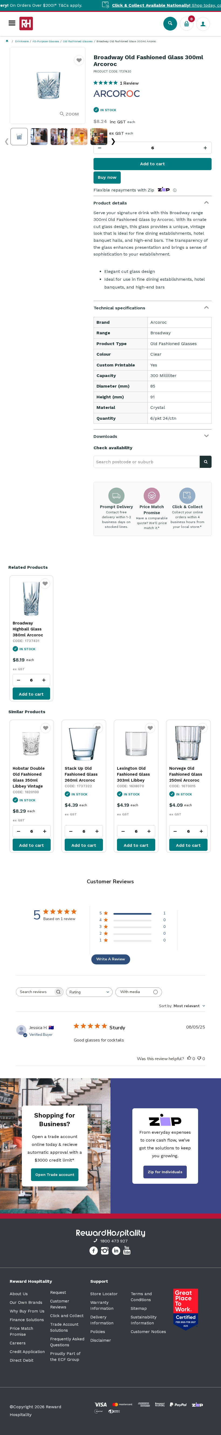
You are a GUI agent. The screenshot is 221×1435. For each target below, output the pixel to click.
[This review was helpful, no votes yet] (189, 1059)
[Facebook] (94, 1251)
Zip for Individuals (165, 1172)
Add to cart (152, 163)
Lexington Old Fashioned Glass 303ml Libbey (133, 774)
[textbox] (146, 462)
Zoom (72, 114)
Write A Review (110, 959)
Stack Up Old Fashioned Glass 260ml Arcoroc (81, 774)
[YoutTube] (127, 1251)
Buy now (107, 177)
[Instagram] (105, 1251)
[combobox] (89, 992)
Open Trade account (54, 1174)
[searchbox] (34, 992)
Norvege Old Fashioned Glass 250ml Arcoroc (185, 774)
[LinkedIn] (117, 1251)
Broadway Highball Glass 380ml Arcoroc (28, 629)
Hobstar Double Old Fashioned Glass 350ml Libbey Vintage (29, 777)
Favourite (79, 63)
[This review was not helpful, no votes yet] (199, 1059)
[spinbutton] (152, 148)
